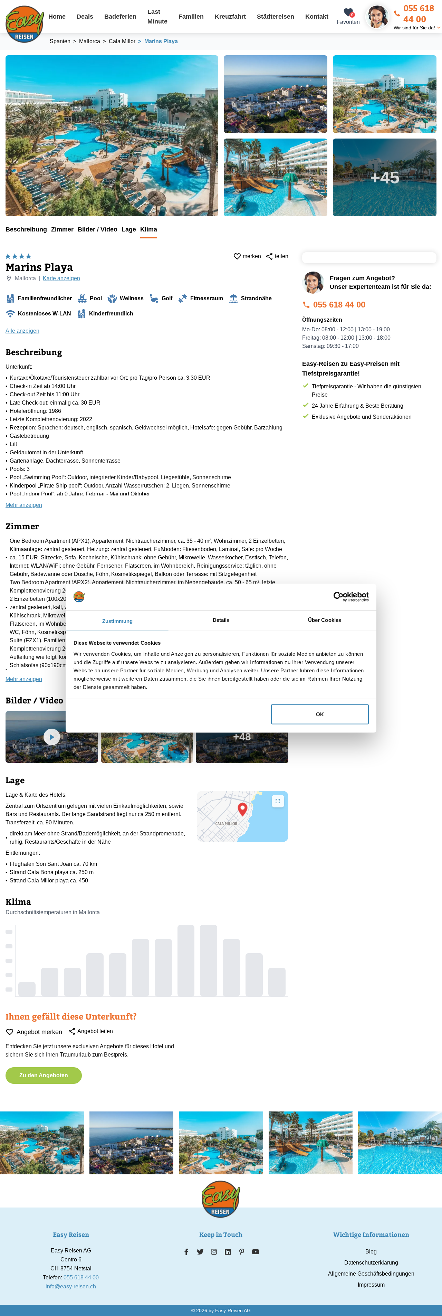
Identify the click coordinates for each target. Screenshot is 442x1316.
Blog (371, 1252)
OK (320, 714)
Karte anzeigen (61, 278)
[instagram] (214, 1252)
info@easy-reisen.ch (71, 1286)
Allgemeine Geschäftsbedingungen (371, 1274)
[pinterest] (242, 1252)
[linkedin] (228, 1252)
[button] (242, 809)
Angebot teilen (95, 1031)
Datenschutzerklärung (371, 1263)
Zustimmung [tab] (117, 621)
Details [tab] (221, 620)
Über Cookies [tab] (324, 620)
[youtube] (255, 1252)
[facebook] (186, 1252)
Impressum (371, 1285)
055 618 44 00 (418, 13)
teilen (281, 256)
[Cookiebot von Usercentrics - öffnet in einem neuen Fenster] (338, 596)
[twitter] (200, 1252)
